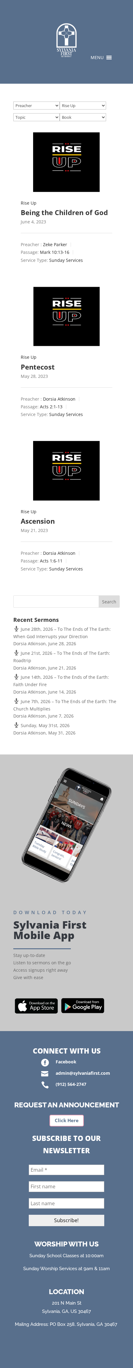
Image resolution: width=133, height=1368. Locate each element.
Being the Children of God (64, 212)
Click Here (67, 1120)
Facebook (66, 1062)
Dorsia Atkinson (59, 399)
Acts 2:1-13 (51, 407)
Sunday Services (66, 260)
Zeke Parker (55, 245)
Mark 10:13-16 (54, 252)
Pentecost (38, 366)
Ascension (38, 521)
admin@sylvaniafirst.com (83, 1073)
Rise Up (28, 203)
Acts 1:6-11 (51, 561)
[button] (97, 57)
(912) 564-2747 (71, 1084)
